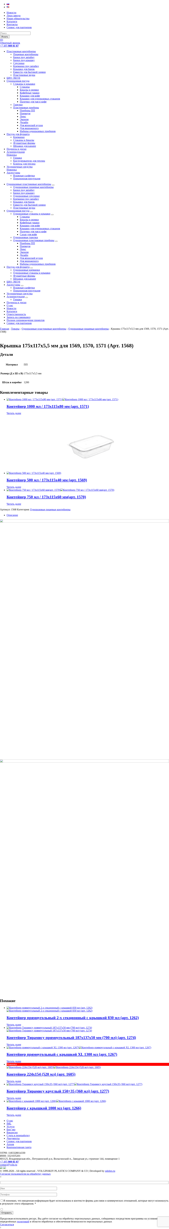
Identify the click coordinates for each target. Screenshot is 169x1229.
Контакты (12, 24)
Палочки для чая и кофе (33, 101)
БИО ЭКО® (13, 78)
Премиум (25, 113)
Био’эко (11, 1129)
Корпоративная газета (19, 1147)
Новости (11, 12)
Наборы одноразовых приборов (38, 131)
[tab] (88, 515)
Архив (10, 1144)
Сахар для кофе (28, 234)
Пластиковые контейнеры (21, 51)
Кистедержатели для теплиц (29, 160)
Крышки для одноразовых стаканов (40, 98)
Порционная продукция (26, 178)
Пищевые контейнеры (25, 54)
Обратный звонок (10, 42)
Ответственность (16, 314)
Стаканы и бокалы (23, 140)
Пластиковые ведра (24, 75)
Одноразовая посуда (18, 81)
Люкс (23, 116)
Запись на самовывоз (18, 317)
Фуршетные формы (24, 143)
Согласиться (7, 1224)
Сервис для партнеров (19, 27)
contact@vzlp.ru (8, 1164)
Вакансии (12, 1132)
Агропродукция (16, 153)
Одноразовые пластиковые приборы (33, 240)
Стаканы (25, 86)
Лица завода (13, 15)
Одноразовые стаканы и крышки (31, 213)
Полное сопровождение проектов (26, 320)
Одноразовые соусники (26, 196)
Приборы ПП (27, 110)
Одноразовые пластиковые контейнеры (29, 184)
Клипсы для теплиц (24, 163)
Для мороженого (29, 128)
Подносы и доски (16, 149)
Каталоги (12, 21)
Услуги (11, 1126)
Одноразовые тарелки (25, 237)
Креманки (19, 137)
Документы (13, 1138)
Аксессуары (13, 172)
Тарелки (18, 104)
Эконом (24, 119)
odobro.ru (110, 1171)
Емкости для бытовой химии (29, 72)
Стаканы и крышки (24, 83)
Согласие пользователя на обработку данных (25, 1173)
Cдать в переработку (18, 1135)
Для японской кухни (31, 125)
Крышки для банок (24, 69)
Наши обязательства (18, 18)
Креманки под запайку (26, 66)
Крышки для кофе (30, 95)
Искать (4, 36)
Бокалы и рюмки (29, 89)
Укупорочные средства (20, 168)
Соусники (18, 63)
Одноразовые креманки (26, 270)
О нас (10, 305)
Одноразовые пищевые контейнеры (33, 187)
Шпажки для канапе (24, 146)
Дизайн (24, 122)
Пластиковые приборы (26, 107)
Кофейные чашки (29, 92)
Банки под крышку (24, 60)
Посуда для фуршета (18, 134)
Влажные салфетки (24, 175)
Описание (12, 515)
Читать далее (14, 413)
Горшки (17, 157)
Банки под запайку (23, 57)
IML (9, 1123)
